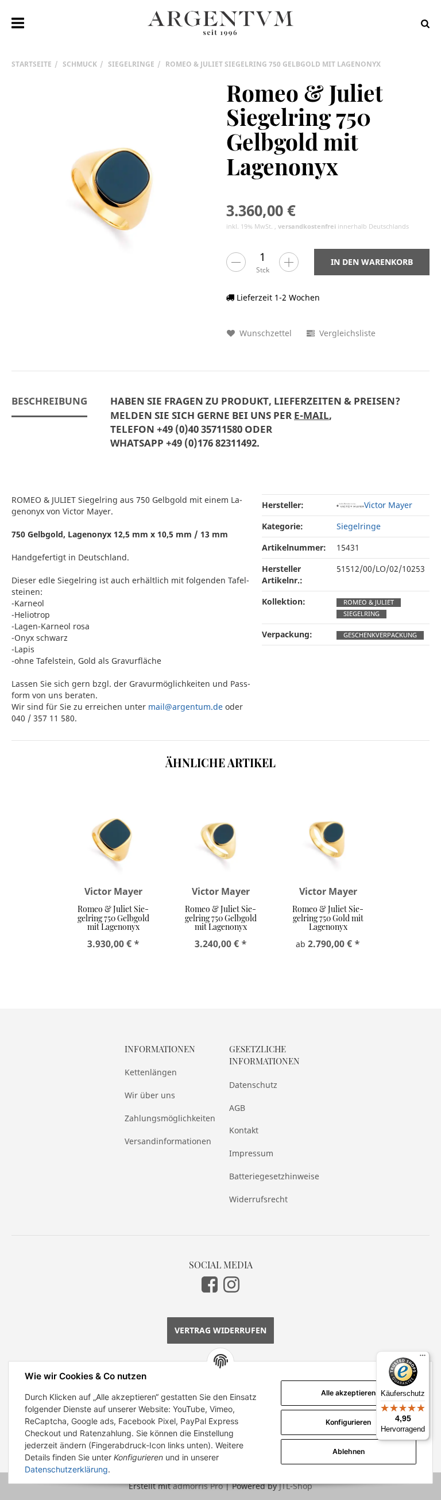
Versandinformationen (168, 1141)
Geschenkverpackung (380, 635)
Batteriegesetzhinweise (272, 1176)
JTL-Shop (295, 1485)
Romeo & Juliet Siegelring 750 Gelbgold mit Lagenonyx (113, 917)
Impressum (251, 1153)
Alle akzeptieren (348, 1393)
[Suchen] (422, 23)
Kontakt (243, 1130)
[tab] (255, 428)
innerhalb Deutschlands (343, 226)
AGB (237, 1107)
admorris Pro (198, 1485)
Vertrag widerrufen (220, 1330)
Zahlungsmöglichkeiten (168, 1118)
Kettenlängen (151, 1072)
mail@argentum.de (185, 706)
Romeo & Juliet (368, 602)
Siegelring (361, 614)
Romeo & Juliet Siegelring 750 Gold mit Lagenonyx (327, 917)
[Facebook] (210, 1284)
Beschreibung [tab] (49, 400)
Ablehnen (348, 1451)
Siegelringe (358, 526)
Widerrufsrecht (258, 1199)
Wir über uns (150, 1095)
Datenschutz (253, 1084)
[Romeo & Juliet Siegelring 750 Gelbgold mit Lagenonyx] (113, 182)
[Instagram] (231, 1284)
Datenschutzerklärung (66, 1469)
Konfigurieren (348, 1422)
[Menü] (423, 1358)
